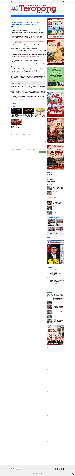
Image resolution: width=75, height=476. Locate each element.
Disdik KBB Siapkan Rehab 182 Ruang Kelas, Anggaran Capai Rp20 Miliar (57, 281)
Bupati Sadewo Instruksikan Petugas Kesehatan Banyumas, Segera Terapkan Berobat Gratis (59, 233)
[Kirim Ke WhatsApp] (45, 103)
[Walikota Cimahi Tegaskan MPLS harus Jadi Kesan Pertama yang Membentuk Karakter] (49, 316)
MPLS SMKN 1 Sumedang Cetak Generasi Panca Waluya (58, 311)
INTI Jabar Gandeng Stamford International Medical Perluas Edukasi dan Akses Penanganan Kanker (51, 224)
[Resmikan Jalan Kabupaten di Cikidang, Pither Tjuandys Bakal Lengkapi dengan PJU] (49, 188)
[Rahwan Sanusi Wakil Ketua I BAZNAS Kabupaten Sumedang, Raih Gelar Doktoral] (49, 307)
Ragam (12, 20)
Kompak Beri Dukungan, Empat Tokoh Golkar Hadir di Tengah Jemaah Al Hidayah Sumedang (40, 115)
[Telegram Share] (43, 103)
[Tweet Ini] (39, 103)
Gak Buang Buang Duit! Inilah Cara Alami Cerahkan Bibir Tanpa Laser (28, 56)
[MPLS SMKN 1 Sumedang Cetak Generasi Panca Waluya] (49, 312)
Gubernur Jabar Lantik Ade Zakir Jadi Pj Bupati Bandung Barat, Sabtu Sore (56, 274)
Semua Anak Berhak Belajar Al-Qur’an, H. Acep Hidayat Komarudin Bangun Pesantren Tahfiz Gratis (58, 299)
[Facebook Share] (37, 103)
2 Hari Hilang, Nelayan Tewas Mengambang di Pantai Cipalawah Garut (56, 277)
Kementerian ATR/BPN (51, 181)
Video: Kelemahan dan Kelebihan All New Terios (56, 288)
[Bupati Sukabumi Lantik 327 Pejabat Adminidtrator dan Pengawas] (55, 197)
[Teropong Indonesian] (15, 468)
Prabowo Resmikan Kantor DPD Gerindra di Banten (57, 284)
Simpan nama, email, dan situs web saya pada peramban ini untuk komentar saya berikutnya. (28, 149)
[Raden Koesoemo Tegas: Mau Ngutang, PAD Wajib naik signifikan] (49, 203)
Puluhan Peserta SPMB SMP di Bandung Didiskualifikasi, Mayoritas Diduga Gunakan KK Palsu (58, 321)
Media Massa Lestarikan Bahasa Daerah (56, 270)
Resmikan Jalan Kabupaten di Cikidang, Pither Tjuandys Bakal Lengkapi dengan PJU (58, 188)
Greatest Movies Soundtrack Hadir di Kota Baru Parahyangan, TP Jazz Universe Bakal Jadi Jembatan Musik (28, 115)
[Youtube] (61, 469)
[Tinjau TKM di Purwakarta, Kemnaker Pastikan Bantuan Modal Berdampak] (49, 213)
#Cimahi (49, 176)
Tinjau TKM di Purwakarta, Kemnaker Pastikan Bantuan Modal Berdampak (57, 212)
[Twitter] (57, 469)
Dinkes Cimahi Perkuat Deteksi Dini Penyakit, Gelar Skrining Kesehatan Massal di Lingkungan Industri (51, 233)
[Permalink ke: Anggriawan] (12, 26)
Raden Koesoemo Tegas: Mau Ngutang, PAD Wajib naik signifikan (57, 203)
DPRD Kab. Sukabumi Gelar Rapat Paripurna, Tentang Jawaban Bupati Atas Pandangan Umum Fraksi (58, 192)
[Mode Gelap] (63, 1)
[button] (61, 1)
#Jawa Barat (50, 174)
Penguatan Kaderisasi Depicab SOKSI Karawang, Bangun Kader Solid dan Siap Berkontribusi (16, 126)
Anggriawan (14, 26)
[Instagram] (59, 469)
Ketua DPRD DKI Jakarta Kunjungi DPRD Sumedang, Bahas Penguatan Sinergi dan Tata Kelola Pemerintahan (58, 208)
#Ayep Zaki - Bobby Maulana (52, 179)
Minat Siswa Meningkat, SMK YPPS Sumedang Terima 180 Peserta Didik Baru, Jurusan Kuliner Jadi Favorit (58, 302)
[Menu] (11, 1)
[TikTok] (63, 469)
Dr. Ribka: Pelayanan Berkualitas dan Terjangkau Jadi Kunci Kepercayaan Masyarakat (59, 224)
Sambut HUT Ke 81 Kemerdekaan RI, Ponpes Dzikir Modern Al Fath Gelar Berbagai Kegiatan (16, 115)
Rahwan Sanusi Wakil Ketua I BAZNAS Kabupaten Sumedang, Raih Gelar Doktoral (58, 307)
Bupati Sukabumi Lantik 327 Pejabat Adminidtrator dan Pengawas (57, 199)
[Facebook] (55, 469)
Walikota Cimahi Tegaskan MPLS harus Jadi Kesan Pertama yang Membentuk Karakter (58, 316)
